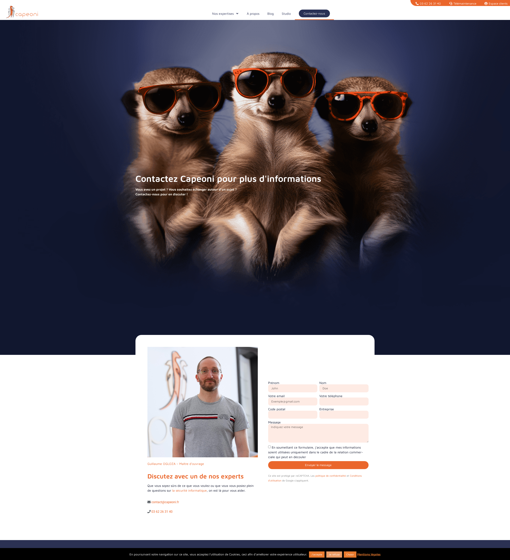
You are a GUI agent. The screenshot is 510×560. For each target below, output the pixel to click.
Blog (270, 13)
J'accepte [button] (316, 554)
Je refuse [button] (334, 554)
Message (274, 422)
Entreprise (326, 409)
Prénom (273, 382)
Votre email (276, 396)
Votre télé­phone (330, 396)
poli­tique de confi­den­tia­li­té (330, 475)
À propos (253, 13)
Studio (286, 13)
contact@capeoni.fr (165, 502)
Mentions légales (369, 554)
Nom (322, 382)
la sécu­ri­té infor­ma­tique (189, 490)
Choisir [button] (350, 554)
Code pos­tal (276, 409)
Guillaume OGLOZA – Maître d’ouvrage (175, 464)
